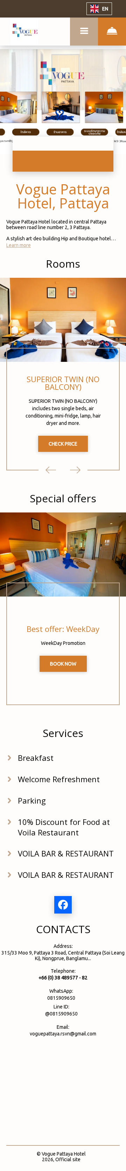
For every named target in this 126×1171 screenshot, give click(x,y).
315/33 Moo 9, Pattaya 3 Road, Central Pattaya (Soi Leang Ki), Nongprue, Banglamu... (63, 955)
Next (75, 470)
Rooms (63, 263)
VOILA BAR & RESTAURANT (66, 853)
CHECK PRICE (63, 444)
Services (63, 733)
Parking (32, 800)
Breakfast (36, 757)
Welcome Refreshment (59, 779)
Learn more (18, 245)
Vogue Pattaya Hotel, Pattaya (63, 196)
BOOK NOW (63, 664)
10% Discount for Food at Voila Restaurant (64, 827)
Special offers (63, 498)
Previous (50, 470)
